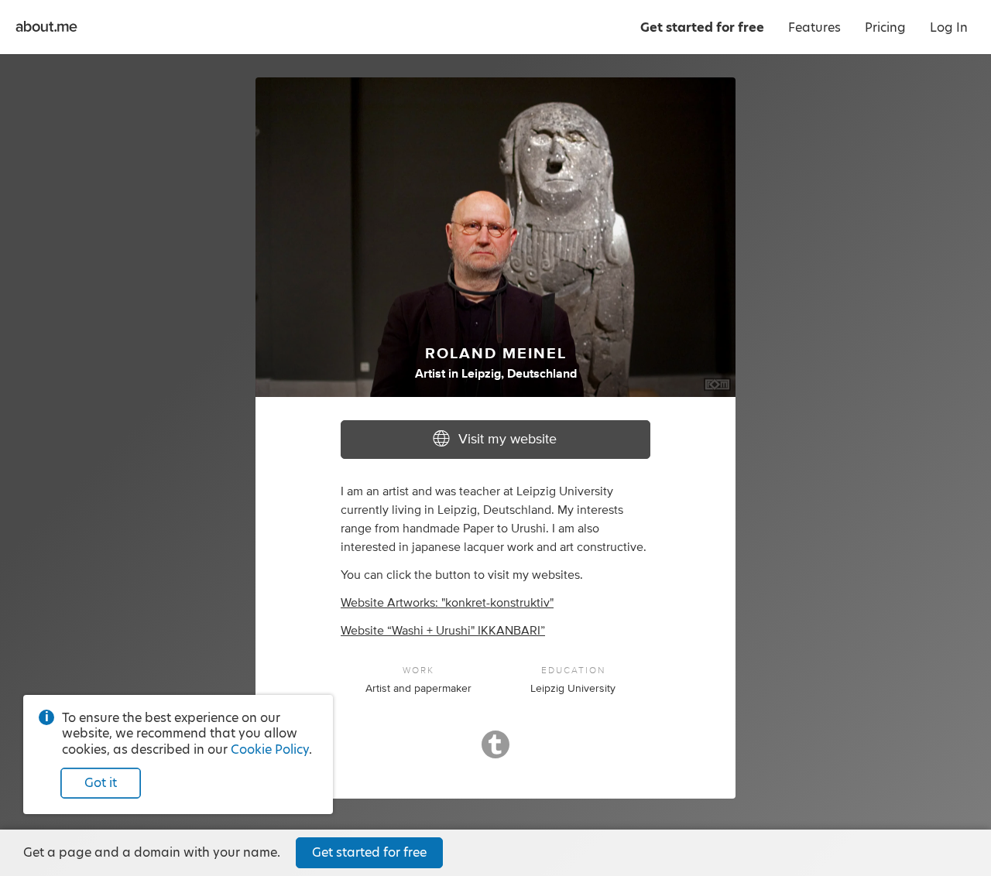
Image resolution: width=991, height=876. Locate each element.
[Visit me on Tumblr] (495, 751)
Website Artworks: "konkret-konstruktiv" (447, 603)
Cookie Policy (270, 749)
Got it (100, 783)
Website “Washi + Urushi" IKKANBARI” (443, 630)
